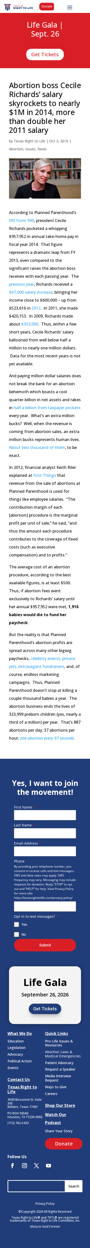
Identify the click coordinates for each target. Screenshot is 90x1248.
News (42, 149)
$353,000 (29, 324)
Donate (47, 6)
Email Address (27, 843)
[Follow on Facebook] (13, 1166)
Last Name (24, 825)
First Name (24, 807)
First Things (44, 475)
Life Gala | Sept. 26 (45, 29)
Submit (45, 945)
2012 (36, 308)
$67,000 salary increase (30, 292)
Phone (19, 861)
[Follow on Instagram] (25, 1166)
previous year (21, 284)
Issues (30, 149)
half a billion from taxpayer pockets (47, 407)
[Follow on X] (37, 1166)
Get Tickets (45, 54)
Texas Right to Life (29, 141)
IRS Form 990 (21, 220)
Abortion (16, 149)
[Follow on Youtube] (49, 1166)
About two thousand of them (37, 447)
